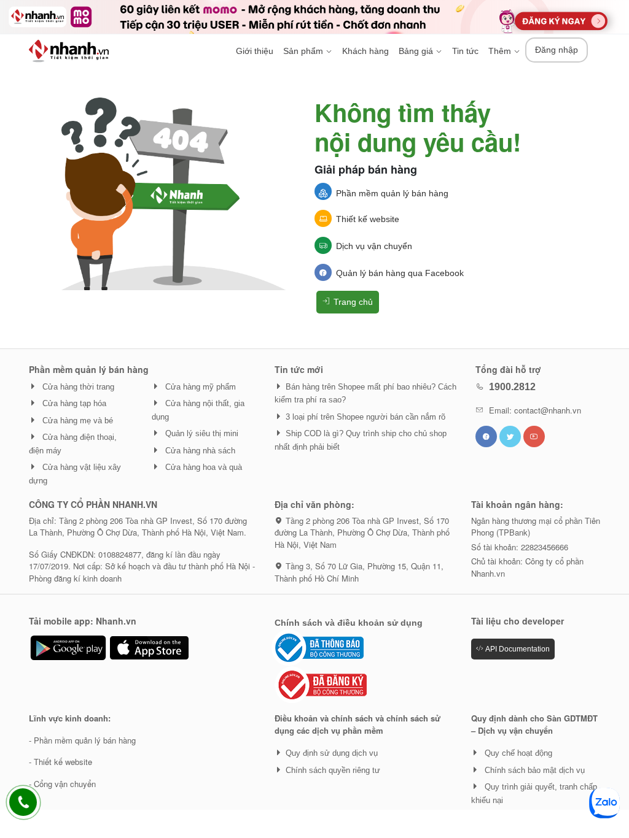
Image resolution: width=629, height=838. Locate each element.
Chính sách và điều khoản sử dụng (349, 623)
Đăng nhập (556, 50)
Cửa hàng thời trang (77, 386)
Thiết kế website (367, 219)
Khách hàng (365, 51)
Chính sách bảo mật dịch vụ (533, 770)
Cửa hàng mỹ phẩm (199, 386)
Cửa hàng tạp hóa (73, 403)
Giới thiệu (254, 51)
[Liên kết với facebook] (486, 436)
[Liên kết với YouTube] (534, 436)
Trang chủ (352, 302)
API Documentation (516, 649)
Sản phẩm (304, 51)
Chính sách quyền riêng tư (333, 770)
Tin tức (465, 51)
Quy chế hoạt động (517, 753)
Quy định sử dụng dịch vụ (332, 753)
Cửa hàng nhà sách (199, 450)
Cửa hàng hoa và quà (202, 467)
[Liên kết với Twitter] (510, 436)
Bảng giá (417, 51)
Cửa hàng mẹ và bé (76, 420)
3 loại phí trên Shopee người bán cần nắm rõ (365, 416)
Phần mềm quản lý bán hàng (392, 193)
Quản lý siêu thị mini (200, 433)
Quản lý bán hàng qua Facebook (400, 273)
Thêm (501, 51)
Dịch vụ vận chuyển (374, 246)
